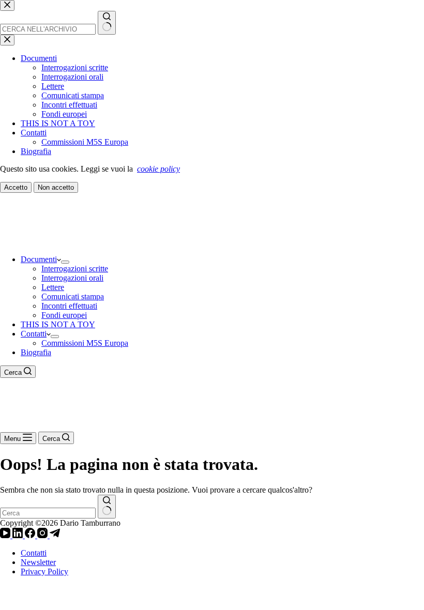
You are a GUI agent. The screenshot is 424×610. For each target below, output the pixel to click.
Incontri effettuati (69, 305)
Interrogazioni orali (72, 277)
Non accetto (56, 187)
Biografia (36, 352)
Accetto (15, 187)
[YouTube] (6, 535)
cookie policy (158, 168)
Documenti (39, 259)
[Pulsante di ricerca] (107, 506)
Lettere (52, 287)
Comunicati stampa (72, 296)
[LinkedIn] (18, 535)
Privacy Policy (44, 571)
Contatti (34, 333)
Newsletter (38, 562)
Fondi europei (64, 315)
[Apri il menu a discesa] (65, 262)
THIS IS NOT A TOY (58, 324)
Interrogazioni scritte (74, 268)
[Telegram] (55, 535)
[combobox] (48, 513)
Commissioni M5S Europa (84, 343)
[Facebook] (31, 535)
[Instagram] (43, 535)
